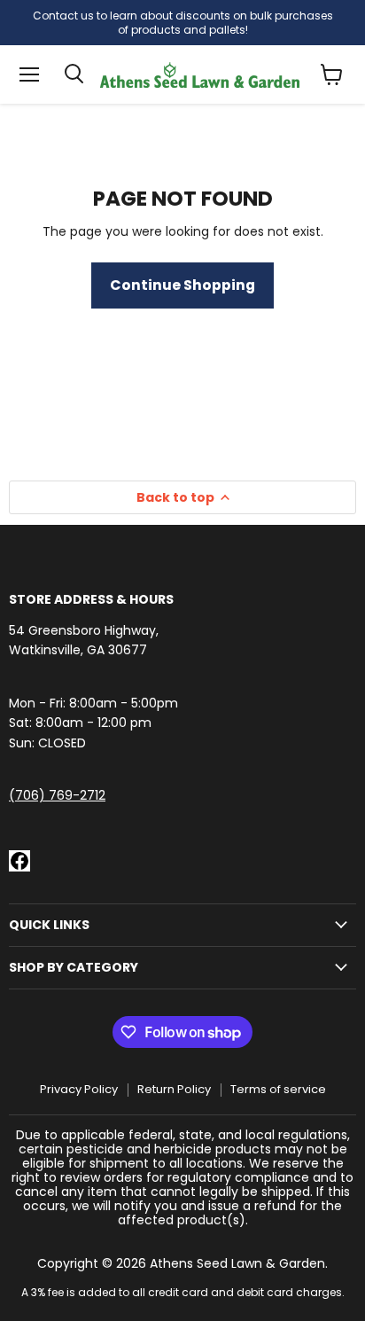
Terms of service (278, 1089)
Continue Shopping (182, 285)
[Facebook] (19, 861)
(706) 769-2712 (57, 795)
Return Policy (174, 1089)
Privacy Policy (79, 1089)
